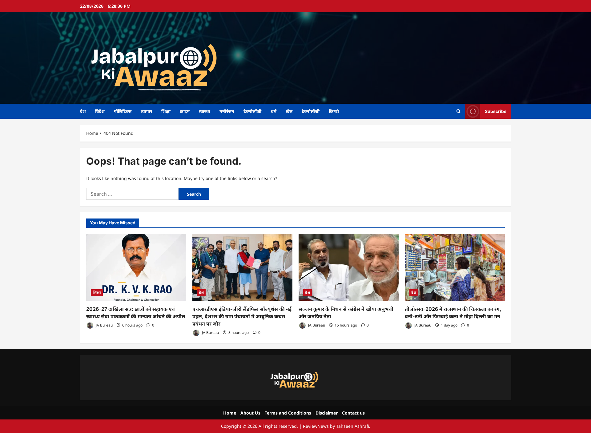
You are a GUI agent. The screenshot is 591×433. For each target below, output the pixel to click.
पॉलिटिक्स (122, 111)
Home (229, 413)
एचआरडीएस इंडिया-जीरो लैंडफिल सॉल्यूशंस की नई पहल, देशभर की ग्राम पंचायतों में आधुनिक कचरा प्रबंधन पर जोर (241, 316)
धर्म (273, 111)
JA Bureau (104, 325)
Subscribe (495, 111)
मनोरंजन (226, 111)
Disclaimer (327, 413)
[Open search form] (458, 111)
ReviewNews (316, 426)
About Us (250, 413)
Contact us (353, 413)
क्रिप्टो (334, 111)
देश (83, 111)
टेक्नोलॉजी (252, 111)
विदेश (100, 111)
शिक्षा (166, 111)
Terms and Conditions (288, 413)
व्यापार (146, 111)
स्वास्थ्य (204, 111)
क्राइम (185, 111)
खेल (289, 111)
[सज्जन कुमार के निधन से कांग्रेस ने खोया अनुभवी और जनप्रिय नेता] (349, 267)
